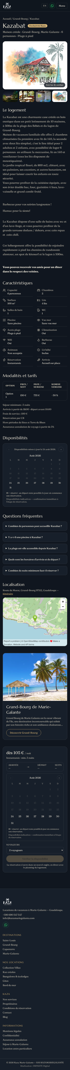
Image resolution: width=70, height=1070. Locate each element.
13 (35, 802)
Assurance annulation (15, 1039)
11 (20, 802)
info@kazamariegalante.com (18, 918)
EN (44, 5)
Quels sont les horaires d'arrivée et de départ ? (34, 559)
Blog (5, 1016)
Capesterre (9, 949)
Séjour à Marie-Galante (15, 1044)
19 (27, 809)
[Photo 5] (59, 96)
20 (34, 809)
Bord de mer (9, 985)
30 (57, 816)
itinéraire (8, 593)
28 (42, 816)
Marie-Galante (11, 953)
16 (58, 802)
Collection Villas (12, 967)
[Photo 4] (43, 96)
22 (50, 809)
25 (20, 816)
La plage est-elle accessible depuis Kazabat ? (33, 548)
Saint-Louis (9, 940)
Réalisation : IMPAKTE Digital (35, 1066)
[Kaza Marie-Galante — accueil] (7, 5)
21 (42, 809)
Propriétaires (10, 1003)
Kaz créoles (9, 972)
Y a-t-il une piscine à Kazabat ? (25, 537)
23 (57, 809)
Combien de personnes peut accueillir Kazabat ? (35, 526)
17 (12, 809)
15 (50, 802)
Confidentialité (11, 1035)
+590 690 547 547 (12, 914)
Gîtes (5, 980)
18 (20, 809)
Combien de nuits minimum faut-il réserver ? (33, 570)
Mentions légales (12, 1031)
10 (12, 802)
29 (50, 816)
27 (35, 816)
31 (12, 823)
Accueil (7, 18)
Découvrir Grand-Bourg (24, 732)
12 (27, 802)
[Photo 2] (10, 96)
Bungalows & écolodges (16, 976)
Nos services (10, 999)
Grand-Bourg (20, 18)
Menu (62, 5)
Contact (7, 1012)
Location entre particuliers (17, 1048)
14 (42, 802)
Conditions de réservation (17, 1008)
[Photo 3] (26, 96)
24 (12, 816)
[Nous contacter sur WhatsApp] (52, 6)
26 (27, 816)
